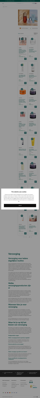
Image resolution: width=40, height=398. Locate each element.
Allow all (20, 205)
